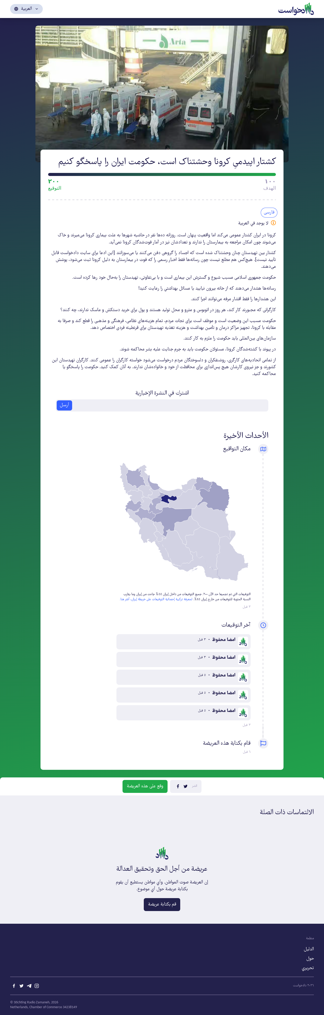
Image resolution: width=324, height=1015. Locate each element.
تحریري (308, 968)
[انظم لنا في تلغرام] (29, 986)
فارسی (269, 212)
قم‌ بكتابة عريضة (162, 904)
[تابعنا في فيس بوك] (14, 986)
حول (310, 958)
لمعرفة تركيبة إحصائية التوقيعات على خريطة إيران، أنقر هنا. (156, 599)
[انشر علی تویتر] (185, 786)
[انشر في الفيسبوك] (178, 786)
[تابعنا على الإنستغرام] (36, 986)
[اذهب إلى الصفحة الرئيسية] (296, 8)
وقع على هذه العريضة (145, 786)
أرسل (64, 405)
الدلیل (309, 949)
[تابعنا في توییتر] (21, 986)
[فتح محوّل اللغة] (26, 9)
